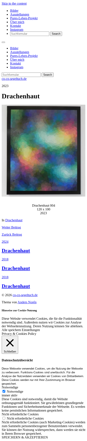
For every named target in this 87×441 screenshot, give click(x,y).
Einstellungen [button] (31, 330)
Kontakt (15, 26)
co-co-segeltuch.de (14, 79)
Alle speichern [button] (11, 330)
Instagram (16, 29)
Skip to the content (14, 3)
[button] (43, 151)
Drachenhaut (13, 220)
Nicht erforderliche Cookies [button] (20, 414)
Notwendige (15, 391)
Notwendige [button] (10, 387)
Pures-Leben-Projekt (24, 18)
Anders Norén (27, 302)
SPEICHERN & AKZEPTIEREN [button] (25, 437)
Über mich (17, 22)
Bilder (14, 10)
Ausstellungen (19, 14)
